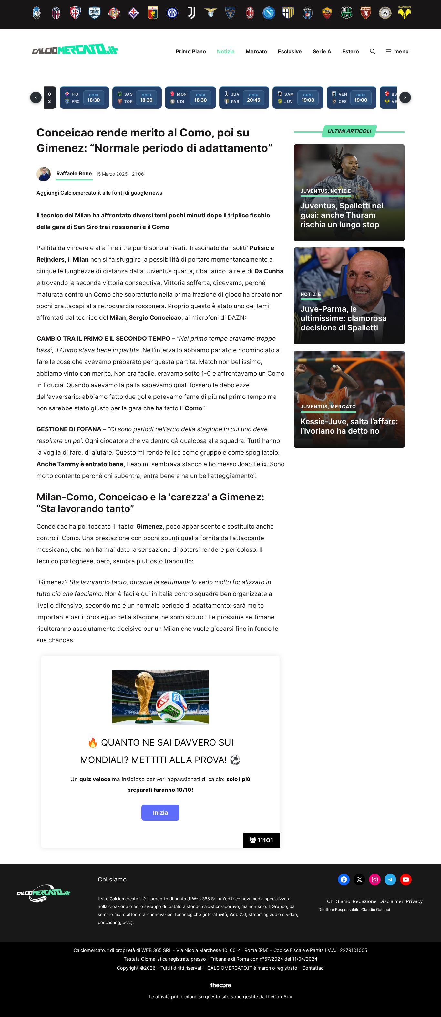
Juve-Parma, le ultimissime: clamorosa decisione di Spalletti (344, 318)
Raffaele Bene (74, 173)
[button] (372, 51)
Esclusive (290, 51)
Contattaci (313, 968)
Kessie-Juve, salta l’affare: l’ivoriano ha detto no (349, 426)
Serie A (322, 51)
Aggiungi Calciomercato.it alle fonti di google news (99, 192)
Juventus (314, 191)
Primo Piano (191, 51)
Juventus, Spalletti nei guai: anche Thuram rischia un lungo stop (342, 215)
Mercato (256, 51)
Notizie (226, 51)
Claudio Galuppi (375, 909)
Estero (350, 51)
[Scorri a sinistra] (36, 97)
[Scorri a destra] (405, 97)
